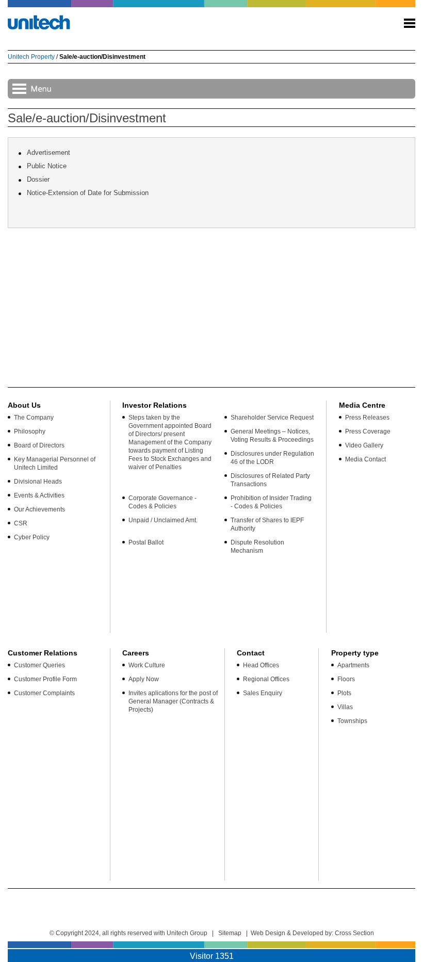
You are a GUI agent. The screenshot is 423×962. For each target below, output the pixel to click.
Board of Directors (39, 445)
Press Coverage (368, 431)
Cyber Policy (32, 537)
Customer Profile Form (45, 679)
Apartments (353, 665)
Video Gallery (364, 445)
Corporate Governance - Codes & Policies (162, 502)
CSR (20, 523)
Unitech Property (31, 56)
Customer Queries (39, 665)
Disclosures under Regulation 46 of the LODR (272, 458)
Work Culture (146, 665)
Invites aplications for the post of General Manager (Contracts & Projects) (173, 701)
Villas (345, 707)
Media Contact (365, 459)
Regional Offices (266, 679)
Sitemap (229, 933)
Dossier (38, 179)
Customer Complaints (44, 693)
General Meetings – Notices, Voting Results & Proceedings (272, 435)
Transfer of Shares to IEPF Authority (267, 524)
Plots (344, 693)
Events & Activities (39, 495)
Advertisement (48, 152)
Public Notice (47, 166)
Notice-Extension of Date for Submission (88, 193)
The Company (34, 417)
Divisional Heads (38, 481)
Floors (346, 679)
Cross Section (354, 933)
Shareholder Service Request (272, 417)
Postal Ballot (146, 542)
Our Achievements (39, 509)
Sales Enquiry (262, 693)
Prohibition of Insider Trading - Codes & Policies (271, 502)
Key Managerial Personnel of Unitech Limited (54, 463)
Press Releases (367, 417)
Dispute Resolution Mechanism (257, 546)
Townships (352, 721)
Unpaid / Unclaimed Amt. (163, 520)
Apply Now (143, 679)
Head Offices (261, 665)
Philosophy (29, 431)
